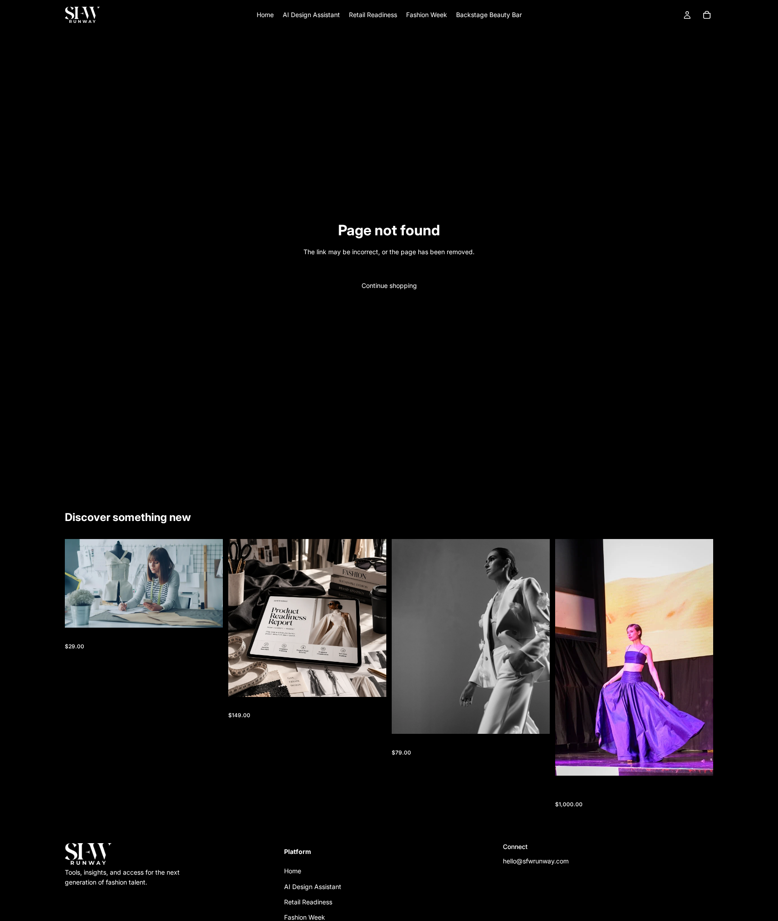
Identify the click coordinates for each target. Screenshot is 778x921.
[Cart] (707, 15)
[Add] (209, 614)
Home (292, 871)
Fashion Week (304, 917)
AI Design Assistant (312, 886)
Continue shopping (389, 285)
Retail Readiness (308, 902)
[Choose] (699, 762)
